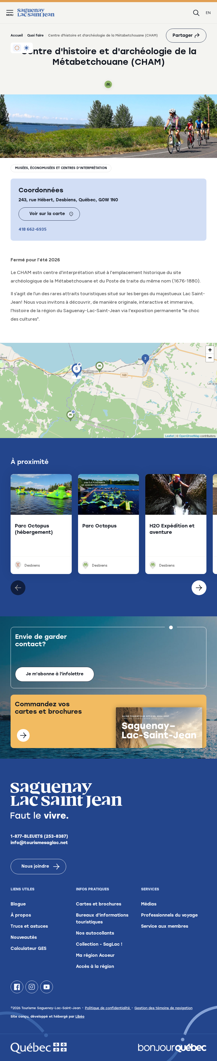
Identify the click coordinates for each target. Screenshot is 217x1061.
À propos (21, 915)
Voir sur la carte (47, 214)
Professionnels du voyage (169, 915)
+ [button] (210, 350)
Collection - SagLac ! (99, 944)
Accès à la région (95, 967)
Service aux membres (164, 927)
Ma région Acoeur (95, 956)
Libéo (79, 1016)
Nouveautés (24, 938)
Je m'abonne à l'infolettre (54, 674)
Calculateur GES (28, 949)
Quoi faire (35, 35)
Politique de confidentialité (108, 1008)
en (208, 13)
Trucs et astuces (29, 927)
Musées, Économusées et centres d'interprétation (61, 168)
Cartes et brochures (98, 904)
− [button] (210, 357)
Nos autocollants (95, 933)
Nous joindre (35, 866)
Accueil (17, 35)
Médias (148, 904)
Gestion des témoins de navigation (163, 1008)
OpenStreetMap (189, 436)
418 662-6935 (32, 229)
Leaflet (169, 436)
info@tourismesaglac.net (39, 843)
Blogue (18, 904)
